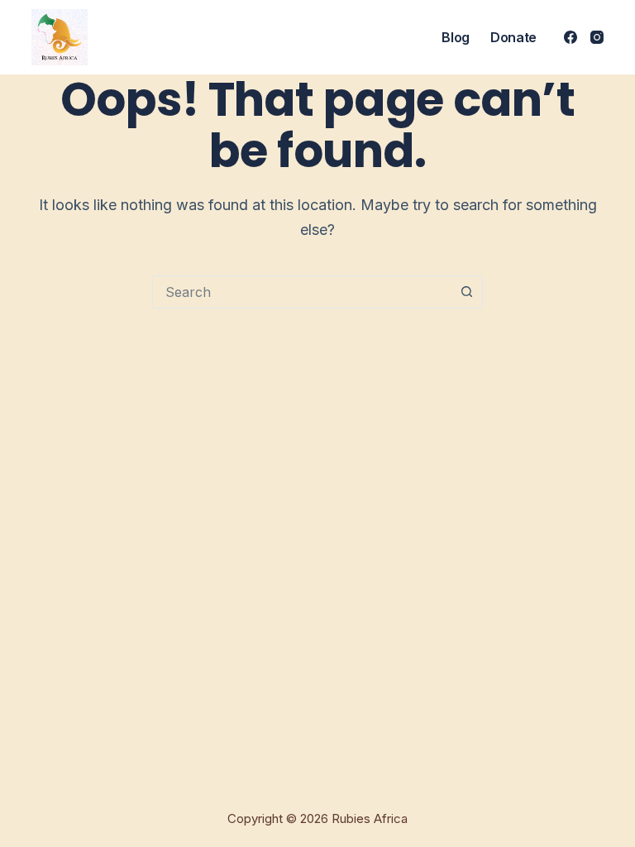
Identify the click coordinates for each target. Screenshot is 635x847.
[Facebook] (570, 37)
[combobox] (302, 292)
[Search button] (466, 292)
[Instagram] (597, 37)
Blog (456, 37)
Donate (513, 37)
